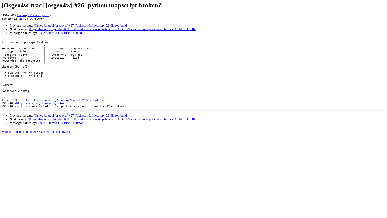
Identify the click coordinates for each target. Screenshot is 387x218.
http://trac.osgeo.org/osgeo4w (39, 103)
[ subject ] (66, 33)
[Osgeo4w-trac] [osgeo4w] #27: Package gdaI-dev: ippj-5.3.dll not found (80, 25)
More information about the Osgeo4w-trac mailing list (36, 131)
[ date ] (42, 33)
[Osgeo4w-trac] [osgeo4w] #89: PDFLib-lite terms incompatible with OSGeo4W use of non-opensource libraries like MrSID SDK (112, 29)
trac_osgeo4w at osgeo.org (34, 15)
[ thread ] (53, 33)
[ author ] (79, 33)
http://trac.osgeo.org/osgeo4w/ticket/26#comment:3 (62, 100)
